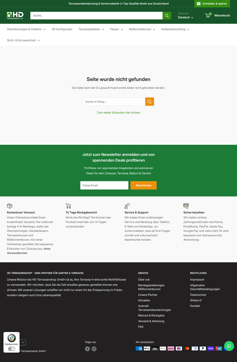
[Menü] (17, 334)
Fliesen (114, 29)
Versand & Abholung (151, 321)
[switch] (11, 349)
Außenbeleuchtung (173, 29)
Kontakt (195, 306)
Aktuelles (144, 300)
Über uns (144, 279)
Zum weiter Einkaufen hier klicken (118, 112)
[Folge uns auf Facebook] (87, 348)
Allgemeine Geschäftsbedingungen (205, 287)
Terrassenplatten (89, 29)
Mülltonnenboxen (140, 29)
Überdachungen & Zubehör (24, 29)
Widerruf (196, 300)
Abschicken (143, 185)
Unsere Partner (147, 294)
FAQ (140, 326)
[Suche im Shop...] (149, 101)
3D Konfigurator (62, 29)
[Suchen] (167, 15)
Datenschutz (198, 294)
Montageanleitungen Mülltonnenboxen (151, 287)
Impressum (197, 279)
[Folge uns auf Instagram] (94, 348)
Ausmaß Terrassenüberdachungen (154, 307)
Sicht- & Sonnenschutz (21, 40)
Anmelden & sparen (214, 3)
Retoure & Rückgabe (151, 315)
